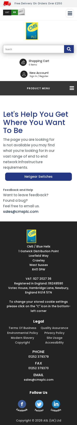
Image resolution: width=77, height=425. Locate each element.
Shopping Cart (39, 61)
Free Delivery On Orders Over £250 (38, 3)
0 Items (33, 64)
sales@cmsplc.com (20, 211)
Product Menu (38, 88)
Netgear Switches (38, 176)
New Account (39, 73)
